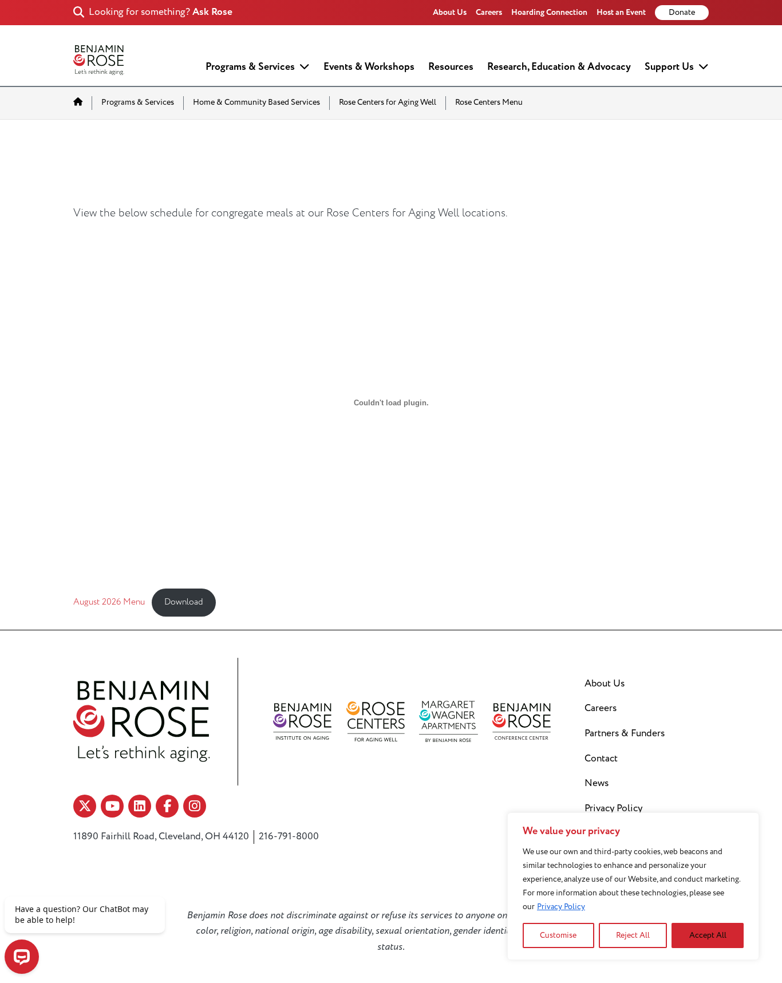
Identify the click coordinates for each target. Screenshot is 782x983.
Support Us (669, 67)
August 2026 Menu (109, 602)
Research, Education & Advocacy (559, 67)
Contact (601, 758)
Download (183, 602)
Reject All (633, 935)
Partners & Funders (624, 733)
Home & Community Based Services (256, 102)
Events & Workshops (368, 67)
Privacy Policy (561, 906)
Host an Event (621, 12)
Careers (489, 12)
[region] (633, 886)
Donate (682, 12)
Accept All (707, 935)
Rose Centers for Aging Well (387, 102)
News (596, 783)
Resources (450, 67)
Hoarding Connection (549, 12)
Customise (558, 935)
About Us (450, 12)
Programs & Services (250, 67)
